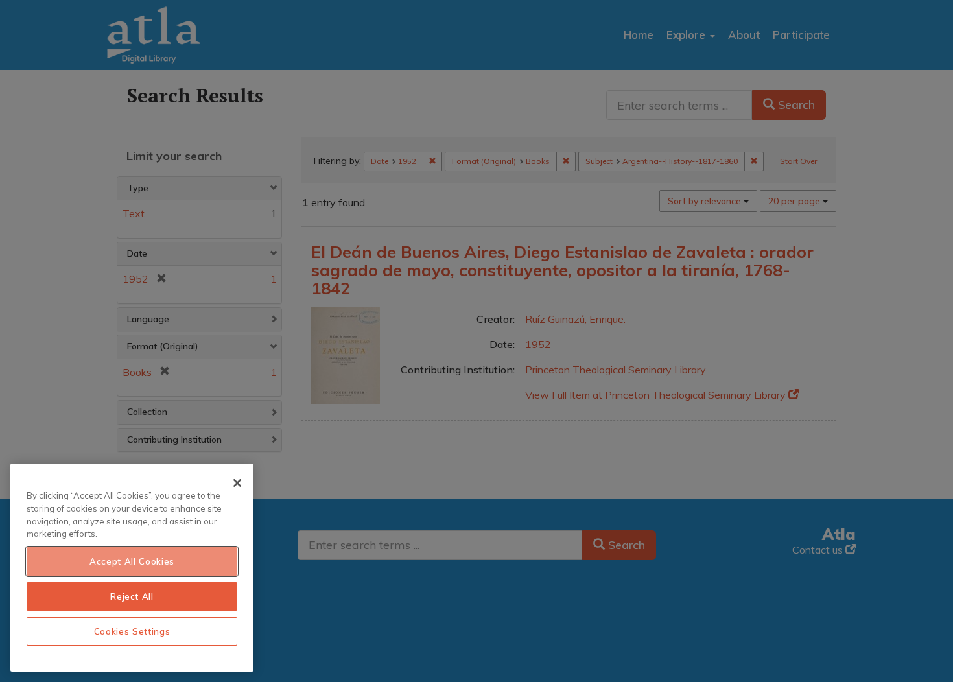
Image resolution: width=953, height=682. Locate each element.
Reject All (132, 596)
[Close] (237, 483)
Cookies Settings (132, 631)
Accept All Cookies (131, 561)
